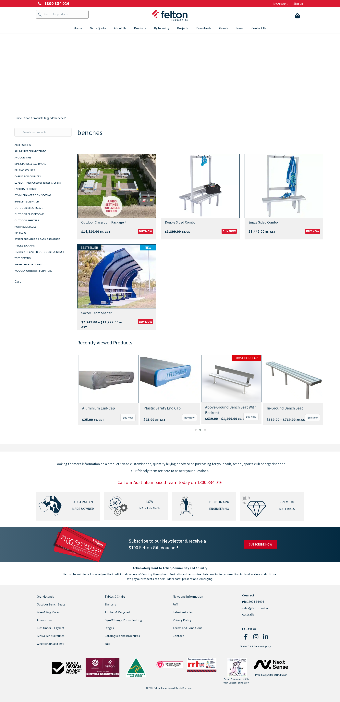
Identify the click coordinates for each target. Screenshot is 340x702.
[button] (195, 430)
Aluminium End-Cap (98, 408)
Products (140, 28)
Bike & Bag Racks (48, 612)
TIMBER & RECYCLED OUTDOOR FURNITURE (40, 252)
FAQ (175, 604)
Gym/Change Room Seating (123, 620)
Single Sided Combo (263, 222)
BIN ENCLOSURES (25, 170)
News (240, 28)
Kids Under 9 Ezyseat (51, 628)
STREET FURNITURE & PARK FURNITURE (37, 239)
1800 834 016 (255, 602)
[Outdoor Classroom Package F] (116, 186)
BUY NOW (145, 231)
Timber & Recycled (117, 612)
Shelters (110, 604)
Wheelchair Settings (50, 644)
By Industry (161, 28)
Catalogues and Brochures (122, 636)
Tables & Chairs (115, 596)
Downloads (203, 28)
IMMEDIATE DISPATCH (27, 201)
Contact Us (258, 28)
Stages (109, 628)
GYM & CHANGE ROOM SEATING (33, 195)
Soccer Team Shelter (96, 313)
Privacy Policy (182, 620)
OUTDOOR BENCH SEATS (29, 208)
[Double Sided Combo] (200, 186)
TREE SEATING (23, 258)
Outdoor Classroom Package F (103, 222)
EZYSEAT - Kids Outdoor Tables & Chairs (38, 182)
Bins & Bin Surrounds (51, 636)
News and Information (188, 596)
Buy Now (128, 417)
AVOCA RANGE (23, 157)
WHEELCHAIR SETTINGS (28, 264)
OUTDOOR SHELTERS (27, 220)
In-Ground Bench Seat (285, 408)
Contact (178, 636)
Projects (182, 28)
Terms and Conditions (187, 628)
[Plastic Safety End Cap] (170, 379)
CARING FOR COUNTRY (28, 176)
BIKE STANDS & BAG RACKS (30, 164)
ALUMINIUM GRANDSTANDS (30, 151)
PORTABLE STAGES (25, 226)
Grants (223, 28)
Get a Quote (98, 28)
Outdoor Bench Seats (51, 604)
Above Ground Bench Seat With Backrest (230, 410)
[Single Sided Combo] (284, 186)
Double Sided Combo (180, 222)
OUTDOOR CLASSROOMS (29, 214)
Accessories (44, 620)
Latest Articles (183, 612)
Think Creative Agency (259, 646)
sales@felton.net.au (255, 608)
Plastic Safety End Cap (162, 408)
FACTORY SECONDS (26, 189)
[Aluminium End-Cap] (108, 379)
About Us (120, 28)
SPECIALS (20, 233)
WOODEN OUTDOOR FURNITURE (33, 270)
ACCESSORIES (23, 145)
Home (78, 28)
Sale (107, 644)
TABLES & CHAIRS (25, 245)
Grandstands (45, 596)
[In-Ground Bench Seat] (293, 379)
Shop (27, 118)
